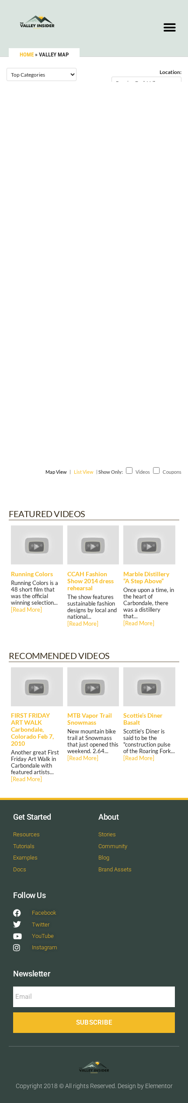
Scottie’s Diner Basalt (143, 719)
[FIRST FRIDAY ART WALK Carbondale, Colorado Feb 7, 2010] (37, 688)
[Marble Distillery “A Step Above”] (149, 546)
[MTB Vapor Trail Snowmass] (93, 688)
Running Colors (32, 574)
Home (27, 54)
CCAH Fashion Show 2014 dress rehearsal (90, 581)
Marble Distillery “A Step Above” (146, 578)
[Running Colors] (37, 546)
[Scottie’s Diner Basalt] (149, 688)
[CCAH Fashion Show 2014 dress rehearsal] (93, 546)
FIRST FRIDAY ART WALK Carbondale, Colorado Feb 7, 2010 (32, 729)
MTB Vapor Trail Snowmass (89, 719)
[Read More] (26, 609)
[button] (169, 27)
